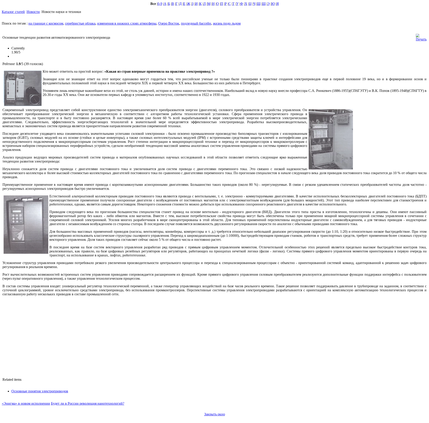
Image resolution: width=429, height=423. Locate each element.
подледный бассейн (196, 23)
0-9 (160, 4)
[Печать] (421, 36)
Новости (33, 12)
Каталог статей (13, 12)
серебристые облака (80, 23)
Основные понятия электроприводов (39, 391)
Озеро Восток (168, 23)
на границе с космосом (45, 23)
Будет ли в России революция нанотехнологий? (87, 403)
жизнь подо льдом (227, 23)
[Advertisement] (390, 139)
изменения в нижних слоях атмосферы (126, 23)
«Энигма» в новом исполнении (26, 403)
